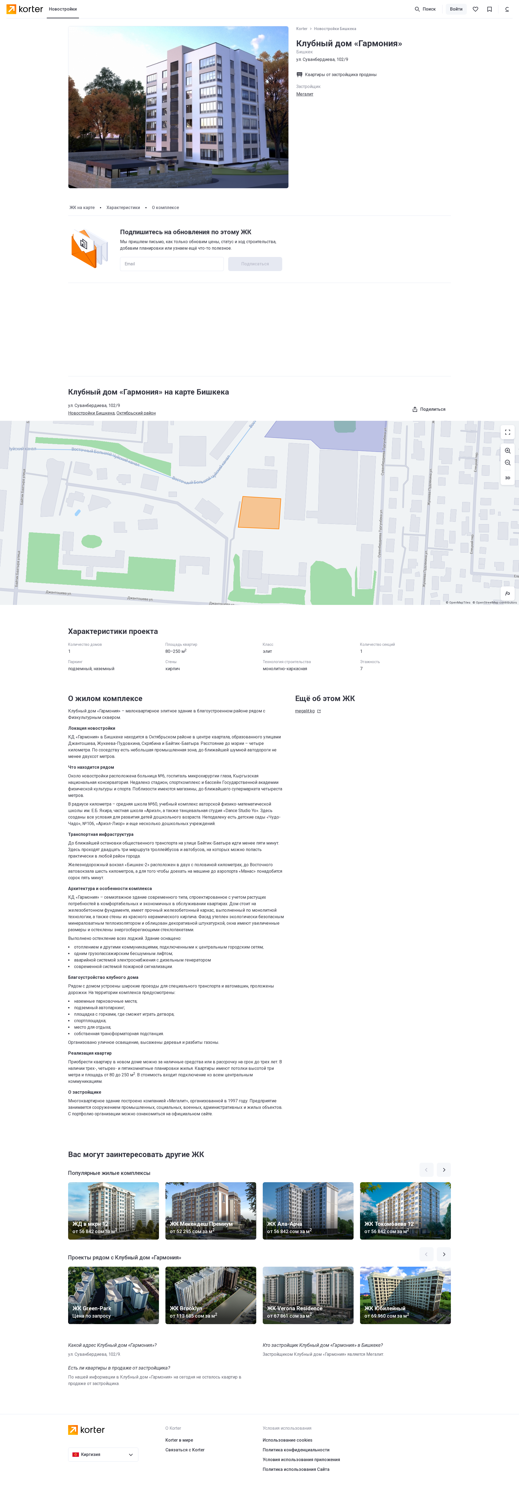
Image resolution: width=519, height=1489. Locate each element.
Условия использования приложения (301, 1459)
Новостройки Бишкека (335, 29)
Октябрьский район (136, 413)
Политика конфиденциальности (296, 1449)
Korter (302, 29)
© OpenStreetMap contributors (495, 602)
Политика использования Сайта (296, 1469)
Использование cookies (287, 1440)
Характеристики (123, 207)
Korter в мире (179, 1440)
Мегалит (304, 94)
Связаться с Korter (185, 1449)
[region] (259, 513)
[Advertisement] (259, 329)
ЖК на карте (82, 207)
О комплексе (165, 207)
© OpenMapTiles (458, 602)
